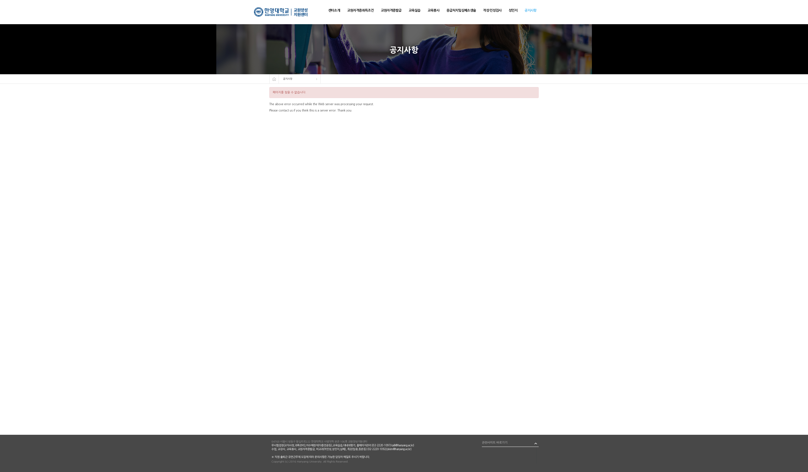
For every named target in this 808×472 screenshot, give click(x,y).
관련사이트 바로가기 (494, 442)
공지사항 (287, 79)
